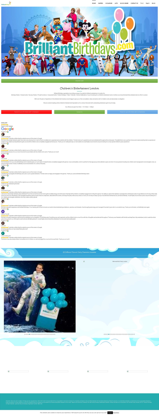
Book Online (124, 3)
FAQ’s (147, 3)
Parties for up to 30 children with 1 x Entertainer (26, 112)
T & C (142, 3)
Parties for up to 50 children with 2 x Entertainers (132, 112)
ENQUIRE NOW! (79, 81)
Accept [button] (110, 412)
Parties (100, 3)
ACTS (116, 3)
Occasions (108, 3)
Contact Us (134, 3)
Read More (116, 412)
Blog (153, 3)
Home (94, 3)
